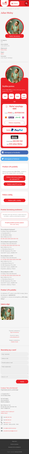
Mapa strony (14, 441)
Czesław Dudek (14, 342)
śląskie (2, 53)
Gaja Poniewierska (14, 332)
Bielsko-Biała (4, 49)
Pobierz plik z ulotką (14, 200)
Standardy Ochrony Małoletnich (14, 447)
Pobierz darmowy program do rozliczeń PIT (14, 178)
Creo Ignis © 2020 (18, 451)
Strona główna (3, 8)
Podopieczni (10, 8)
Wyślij (22, 381)
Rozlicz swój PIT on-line (14, 184)
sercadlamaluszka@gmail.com (10, 431)
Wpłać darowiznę (14, 36)
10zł (5, 96)
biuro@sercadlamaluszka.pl (9, 428)
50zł (17, 96)
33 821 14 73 (8, 422)
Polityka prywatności (14, 444)
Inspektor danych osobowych (7, 411)
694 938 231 (8, 420)
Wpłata (8, 130)
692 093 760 (9, 417)
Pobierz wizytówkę (14, 123)
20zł (11, 96)
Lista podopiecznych (14, 337)
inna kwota (24, 96)
